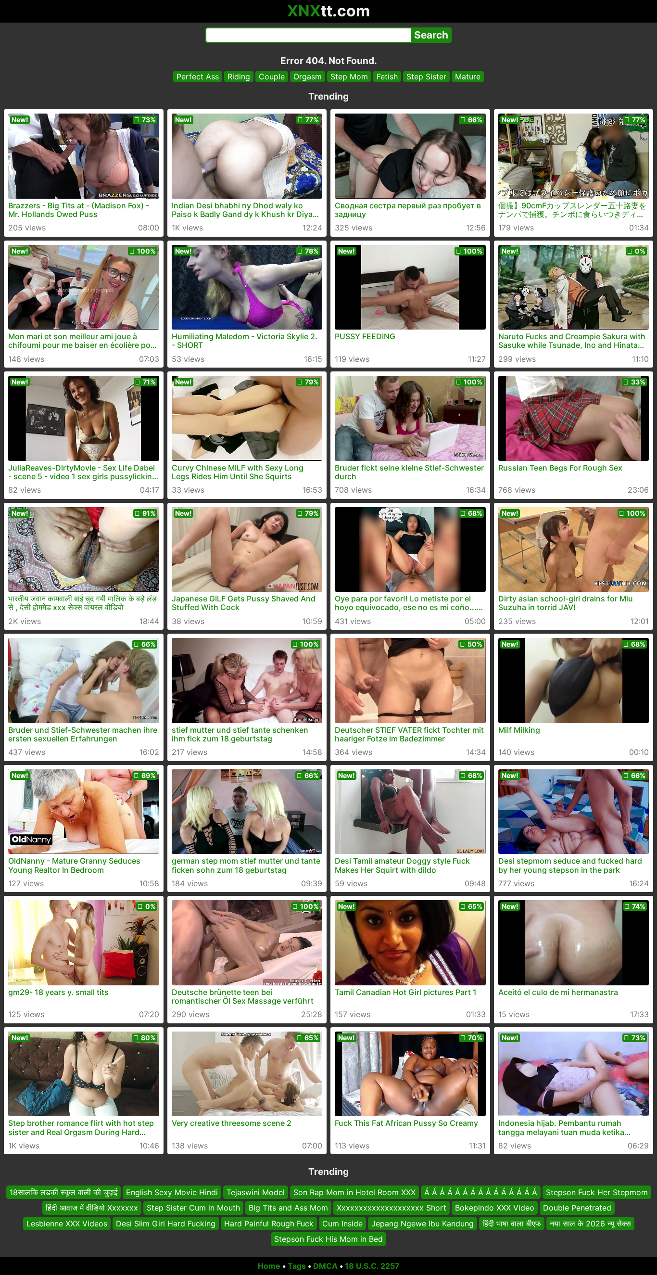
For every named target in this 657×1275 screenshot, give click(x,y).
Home (269, 1266)
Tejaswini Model (256, 1192)
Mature (467, 76)
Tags (297, 1266)
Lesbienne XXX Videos (66, 1223)
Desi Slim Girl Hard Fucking (165, 1223)
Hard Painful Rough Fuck (269, 1223)
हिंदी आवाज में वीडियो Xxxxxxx (92, 1207)
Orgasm (307, 76)
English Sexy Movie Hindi (172, 1192)
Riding (238, 76)
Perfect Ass (198, 76)
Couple (272, 76)
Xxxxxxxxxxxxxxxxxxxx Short (391, 1207)
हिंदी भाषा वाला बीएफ (511, 1223)
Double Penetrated (577, 1207)
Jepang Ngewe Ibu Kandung (422, 1223)
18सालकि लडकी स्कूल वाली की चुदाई (63, 1192)
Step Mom (349, 76)
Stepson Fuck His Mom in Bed (328, 1239)
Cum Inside (342, 1223)
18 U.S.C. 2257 (372, 1266)
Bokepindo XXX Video (494, 1207)
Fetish (387, 76)
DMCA (325, 1266)
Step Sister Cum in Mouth (193, 1207)
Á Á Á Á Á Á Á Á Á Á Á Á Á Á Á (480, 1192)
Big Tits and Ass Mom (288, 1207)
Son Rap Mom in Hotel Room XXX (354, 1192)
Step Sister (426, 76)
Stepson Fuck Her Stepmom (597, 1192)
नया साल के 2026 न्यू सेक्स (590, 1223)
